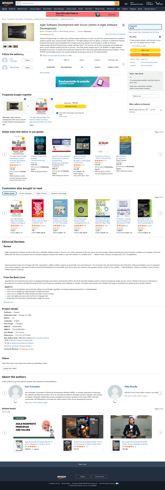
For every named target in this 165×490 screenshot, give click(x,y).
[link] (41, 106)
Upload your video (9, 368)
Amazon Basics (35, 9)
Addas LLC (144, 59)
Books (80, 9)
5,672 (43, 226)
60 (127, 226)
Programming (28, 19)
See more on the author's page (36, 402)
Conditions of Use (54, 483)
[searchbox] (67, 3)
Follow (27, 60)
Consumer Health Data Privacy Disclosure (85, 483)
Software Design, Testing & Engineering (46, 19)
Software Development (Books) (23, 343)
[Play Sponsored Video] (82, 427)
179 (21, 226)
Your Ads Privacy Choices (107, 483)
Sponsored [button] (5, 411)
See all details (45, 73)
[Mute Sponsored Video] (52, 436)
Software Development (67, 19)
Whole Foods (100, 9)
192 (106, 226)
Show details (63, 116)
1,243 (149, 226)
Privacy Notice (66, 483)
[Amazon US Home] (61, 477)
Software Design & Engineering (21, 340)
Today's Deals (71, 9)
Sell (118, 9)
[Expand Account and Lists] (143, 4)
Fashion (125, 9)
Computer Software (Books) (21, 346)
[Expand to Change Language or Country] (88, 477)
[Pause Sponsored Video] (52, 432)
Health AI (12, 9)
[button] (4, 9)
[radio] (145, 27)
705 (63, 226)
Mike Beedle (63, 31)
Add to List (137, 96)
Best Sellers (47, 9)
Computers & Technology (15, 19)
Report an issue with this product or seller (57, 55)
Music (140, 9)
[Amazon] (7, 3)
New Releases (59, 9)
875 (85, 226)
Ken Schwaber (47, 31)
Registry (133, 9)
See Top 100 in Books (40, 338)
